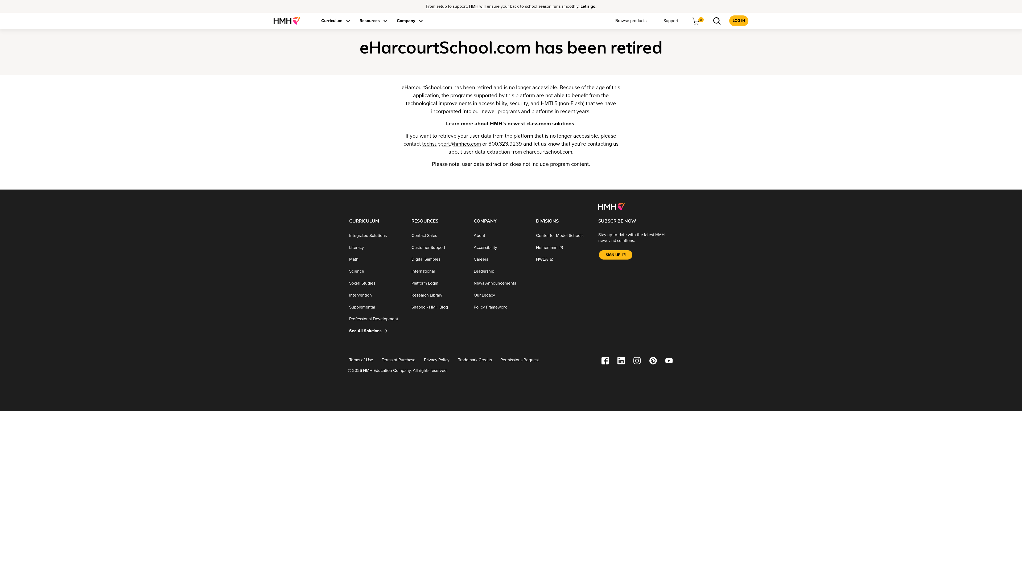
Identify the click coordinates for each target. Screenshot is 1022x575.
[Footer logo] (611, 206)
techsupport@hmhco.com (451, 144)
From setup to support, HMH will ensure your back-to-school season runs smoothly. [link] (511, 6)
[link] (289, 20)
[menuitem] (289, 21)
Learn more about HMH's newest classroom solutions (510, 124)
